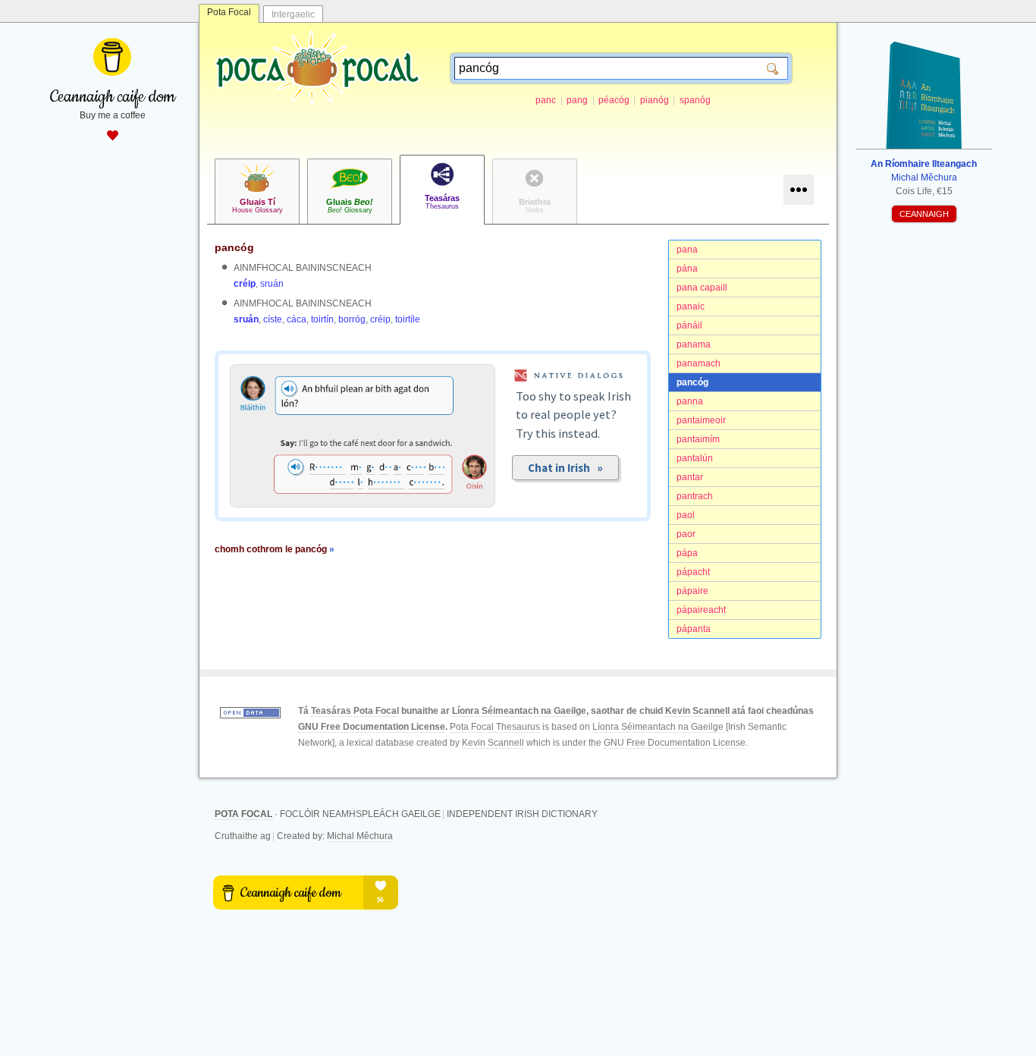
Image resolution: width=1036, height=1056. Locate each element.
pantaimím (698, 439)
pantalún (695, 458)
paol (686, 515)
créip (245, 283)
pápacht (693, 572)
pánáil (689, 325)
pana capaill (702, 287)
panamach (698, 363)
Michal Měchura (360, 836)
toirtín (322, 319)
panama (694, 344)
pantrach (695, 496)
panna (690, 401)
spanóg (695, 100)
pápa (687, 553)
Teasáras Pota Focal (355, 711)
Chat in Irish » (565, 467)
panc (545, 100)
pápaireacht (701, 610)
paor (686, 534)
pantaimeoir (701, 420)
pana (687, 249)
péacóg (613, 100)
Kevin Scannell (697, 711)
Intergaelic (293, 14)
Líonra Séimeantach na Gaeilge (519, 711)
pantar (690, 477)
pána (687, 268)
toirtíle (407, 319)
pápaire (692, 591)
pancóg (692, 382)
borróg (352, 319)
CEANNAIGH (924, 213)
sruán (272, 283)
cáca (296, 319)
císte (272, 319)
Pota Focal (229, 12)
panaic (691, 306)
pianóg (654, 100)
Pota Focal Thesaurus (495, 726)
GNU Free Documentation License (371, 726)
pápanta (694, 629)
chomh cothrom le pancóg (274, 549)
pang (577, 100)
